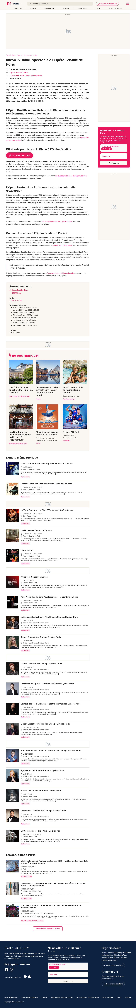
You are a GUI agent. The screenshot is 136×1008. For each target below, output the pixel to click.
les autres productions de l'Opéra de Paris (71, 176)
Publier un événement (108, 4)
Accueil (8, 55)
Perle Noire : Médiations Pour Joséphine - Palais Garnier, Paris (49, 597)
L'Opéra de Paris (16, 300)
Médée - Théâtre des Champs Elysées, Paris (41, 663)
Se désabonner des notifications (87, 997)
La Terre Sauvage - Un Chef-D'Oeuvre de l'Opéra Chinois (47, 510)
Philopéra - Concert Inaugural (34, 577)
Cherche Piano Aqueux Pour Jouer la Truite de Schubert (46, 483)
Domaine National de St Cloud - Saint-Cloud (38, 913)
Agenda (66, 8)
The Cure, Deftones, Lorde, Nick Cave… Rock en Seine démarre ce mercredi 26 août (51, 906)
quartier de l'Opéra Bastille (62, 245)
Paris (16, 3)
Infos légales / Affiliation (30, 997)
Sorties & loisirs (83, 8)
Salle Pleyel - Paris (29, 516)
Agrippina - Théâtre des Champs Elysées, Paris (42, 770)
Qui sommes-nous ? (11, 997)
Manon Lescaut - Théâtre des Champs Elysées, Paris (45, 724)
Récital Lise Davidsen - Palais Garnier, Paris (41, 790)
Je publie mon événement (113, 965)
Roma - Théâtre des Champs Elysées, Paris (41, 637)
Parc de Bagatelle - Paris (31, 469)
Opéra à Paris (25, 477)
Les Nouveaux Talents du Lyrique (36, 530)
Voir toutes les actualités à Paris (48, 929)
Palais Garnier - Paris (30, 583)
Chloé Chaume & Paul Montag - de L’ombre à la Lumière (47, 463)
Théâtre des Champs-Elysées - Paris (36, 623)
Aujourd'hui (18, 8)
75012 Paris (16, 293)
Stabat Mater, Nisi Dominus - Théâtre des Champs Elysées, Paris (51, 750)
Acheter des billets (21, 155)
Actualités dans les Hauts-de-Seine (32, 921)
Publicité (128, 997)
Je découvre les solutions (113, 984)
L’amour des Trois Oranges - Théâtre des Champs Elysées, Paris (50, 704)
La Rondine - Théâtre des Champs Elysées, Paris (43, 810)
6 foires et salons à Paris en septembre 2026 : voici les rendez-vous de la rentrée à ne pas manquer (54, 862)
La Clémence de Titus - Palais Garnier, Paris (41, 831)
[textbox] (112, 149)
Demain (33, 8)
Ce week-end (49, 8)
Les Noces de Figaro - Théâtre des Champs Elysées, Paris (47, 683)
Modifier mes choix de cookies (62, 997)
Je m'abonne (114, 163)
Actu (98, 8)
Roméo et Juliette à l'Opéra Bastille (60, 273)
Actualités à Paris (26, 876)
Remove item (110, 149)
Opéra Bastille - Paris (20, 290)
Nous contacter (108, 997)
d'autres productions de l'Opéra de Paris (57, 221)
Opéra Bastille (16, 72)
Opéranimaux (27, 550)
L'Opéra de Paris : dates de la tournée (26, 75)
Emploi (119, 997)
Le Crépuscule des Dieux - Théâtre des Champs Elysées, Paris (49, 617)
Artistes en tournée (115, 8)
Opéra (35, 55)
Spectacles (27, 55)
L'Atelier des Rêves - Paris (32, 891)
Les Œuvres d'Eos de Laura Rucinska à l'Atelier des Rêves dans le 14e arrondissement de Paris (53, 884)
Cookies (44, 997)
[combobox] (113, 148)
